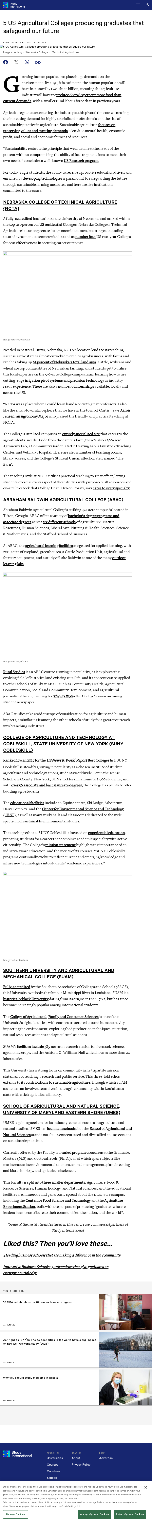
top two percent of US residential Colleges (43, 224)
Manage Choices (15, 1514)
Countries (53, 1471)
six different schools (59, 522)
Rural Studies (14, 672)
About (76, 1458)
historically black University (25, 999)
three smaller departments (63, 1182)
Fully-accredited (16, 986)
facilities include (30, 1046)
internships (84, 386)
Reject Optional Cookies (130, 1514)
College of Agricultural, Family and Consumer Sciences (54, 1016)
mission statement (60, 845)
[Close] (145, 1487)
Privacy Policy (81, 1465)
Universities (55, 1458)
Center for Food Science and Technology (58, 1200)
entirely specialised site (81, 434)
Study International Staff (18, 43)
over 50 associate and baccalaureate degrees (46, 785)
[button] (138, 5)
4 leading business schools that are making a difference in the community (62, 1255)
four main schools (61, 1128)
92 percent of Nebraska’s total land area (64, 362)
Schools (52, 1478)
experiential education (106, 832)
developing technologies (42, 178)
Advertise (106, 1458)
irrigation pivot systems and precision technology (64, 380)
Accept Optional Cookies (94, 1514)
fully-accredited (19, 218)
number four (85, 236)
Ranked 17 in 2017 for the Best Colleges (56, 760)
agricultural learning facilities (49, 545)
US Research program (81, 160)
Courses (52, 1465)
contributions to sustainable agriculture (58, 1082)
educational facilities (27, 803)
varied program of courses (82, 1152)
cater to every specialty (111, 488)
